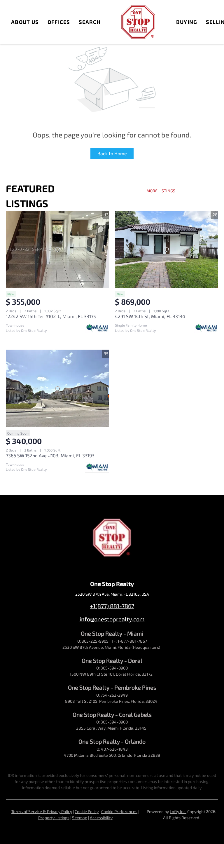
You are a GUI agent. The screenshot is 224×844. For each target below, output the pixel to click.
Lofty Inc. (178, 811)
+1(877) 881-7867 (112, 605)
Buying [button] (186, 22)
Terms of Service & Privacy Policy (41, 811)
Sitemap (79, 817)
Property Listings (53, 817)
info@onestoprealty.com (112, 618)
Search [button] (90, 22)
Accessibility (101, 817)
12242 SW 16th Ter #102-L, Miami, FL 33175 (51, 316)
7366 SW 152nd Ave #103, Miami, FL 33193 (50, 455)
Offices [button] (59, 22)
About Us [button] (25, 22)
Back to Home (112, 153)
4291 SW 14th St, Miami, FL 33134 (150, 316)
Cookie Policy (87, 811)
